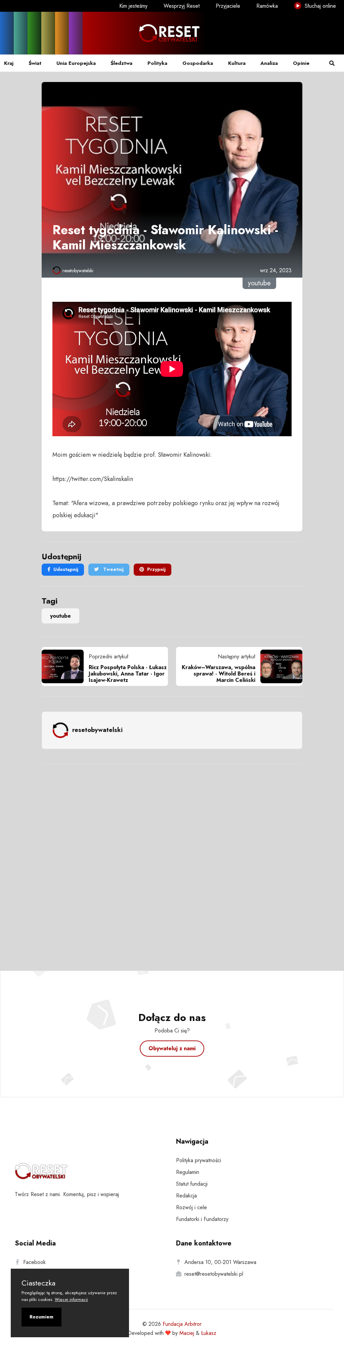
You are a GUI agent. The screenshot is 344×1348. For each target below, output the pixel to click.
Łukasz (208, 1333)
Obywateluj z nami (172, 1048)
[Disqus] (172, 859)
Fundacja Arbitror (182, 1324)
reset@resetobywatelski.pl (213, 1274)
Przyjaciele (228, 6)
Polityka (157, 63)
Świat (35, 63)
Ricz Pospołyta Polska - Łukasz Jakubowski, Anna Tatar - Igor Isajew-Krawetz (128, 673)
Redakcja (186, 1195)
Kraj (8, 63)
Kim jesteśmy (133, 6)
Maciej (186, 1333)
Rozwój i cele (191, 1207)
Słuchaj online (319, 6)
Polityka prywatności (198, 1160)
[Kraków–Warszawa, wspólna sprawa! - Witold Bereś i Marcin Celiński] (278, 666)
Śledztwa (121, 63)
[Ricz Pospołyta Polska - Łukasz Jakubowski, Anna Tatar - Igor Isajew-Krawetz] (65, 666)
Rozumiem (41, 1316)
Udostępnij (65, 569)
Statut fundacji (192, 1184)
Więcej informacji (71, 1299)
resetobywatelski (77, 270)
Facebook (34, 1262)
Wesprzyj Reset (182, 6)
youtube (60, 616)
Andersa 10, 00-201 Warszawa (220, 1262)
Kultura (237, 63)
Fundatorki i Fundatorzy (202, 1219)
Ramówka (267, 6)
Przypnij (156, 569)
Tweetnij (113, 569)
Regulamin (187, 1172)
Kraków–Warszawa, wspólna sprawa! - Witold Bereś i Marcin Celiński (218, 673)
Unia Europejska (76, 63)
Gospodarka (197, 63)
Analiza (269, 63)
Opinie (301, 63)
